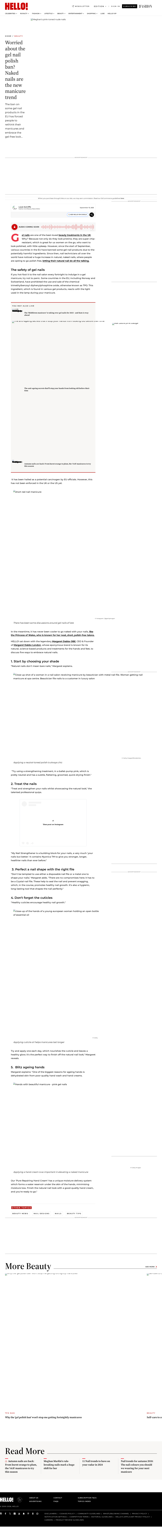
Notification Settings (56, 1517)
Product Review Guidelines (70, 1520)
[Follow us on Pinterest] (28, 1514)
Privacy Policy (139, 1514)
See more (150, 1267)
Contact (58, 1498)
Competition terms (79, 1517)
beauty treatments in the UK (75, 235)
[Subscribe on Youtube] (19, 1514)
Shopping (91, 13)
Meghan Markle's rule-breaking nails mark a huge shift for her (59, 1464)
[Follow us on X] (10, 1514)
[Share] (91, 215)
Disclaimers (51, 1514)
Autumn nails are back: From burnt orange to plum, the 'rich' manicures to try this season (57, 465)
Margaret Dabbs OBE (64, 641)
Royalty (23, 13)
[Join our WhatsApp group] (37, 1514)
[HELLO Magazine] (16, 6)
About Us (33, 1498)
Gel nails (26, 235)
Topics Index (84, 1501)
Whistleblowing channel (116, 1514)
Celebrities (10, 13)
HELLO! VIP (112, 13)
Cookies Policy (67, 1514)
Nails (58, 1213)
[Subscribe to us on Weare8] (33, 1514)
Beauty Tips (74, 1213)
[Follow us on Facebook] (6, 1514)
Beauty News (20, 1213)
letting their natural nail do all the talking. (66, 261)
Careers (49, 1520)
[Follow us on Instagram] (1, 1514)
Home (8, 36)
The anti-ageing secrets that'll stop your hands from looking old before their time (56, 389)
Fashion (35, 13)
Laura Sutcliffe (25, 207)
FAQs (56, 1501)
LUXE (102, 13)
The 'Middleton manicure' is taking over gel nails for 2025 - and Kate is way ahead (56, 314)
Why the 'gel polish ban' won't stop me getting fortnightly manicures (43, 1417)
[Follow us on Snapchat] (24, 1514)
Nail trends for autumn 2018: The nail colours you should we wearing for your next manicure (137, 1466)
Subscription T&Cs (86, 1498)
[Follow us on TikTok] (15, 1514)
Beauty (60, 13)
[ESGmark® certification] (18, 1499)
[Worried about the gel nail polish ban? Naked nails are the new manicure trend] (145, 6)
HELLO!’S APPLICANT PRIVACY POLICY (132, 1517)
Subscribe (129, 6)
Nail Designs (42, 1213)
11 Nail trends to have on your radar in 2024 (96, 1462)
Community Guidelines (89, 1514)
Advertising (35, 1501)
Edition (99, 6)
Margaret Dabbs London (27, 645)
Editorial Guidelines (102, 1517)
